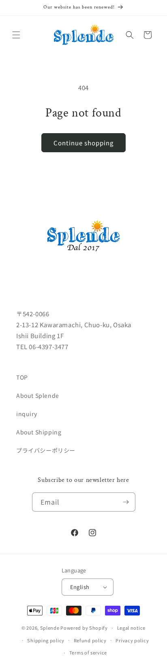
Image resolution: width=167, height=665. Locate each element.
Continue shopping (83, 142)
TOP (22, 377)
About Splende (37, 395)
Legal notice (131, 627)
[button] (16, 35)
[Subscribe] (126, 502)
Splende (50, 627)
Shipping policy (45, 640)
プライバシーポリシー (45, 450)
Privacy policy (132, 640)
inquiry (26, 414)
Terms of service (88, 652)
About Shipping (38, 432)
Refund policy (90, 640)
